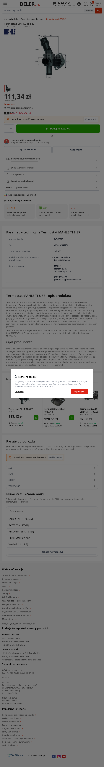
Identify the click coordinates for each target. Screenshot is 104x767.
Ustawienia (19, 391)
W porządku (79, 391)
